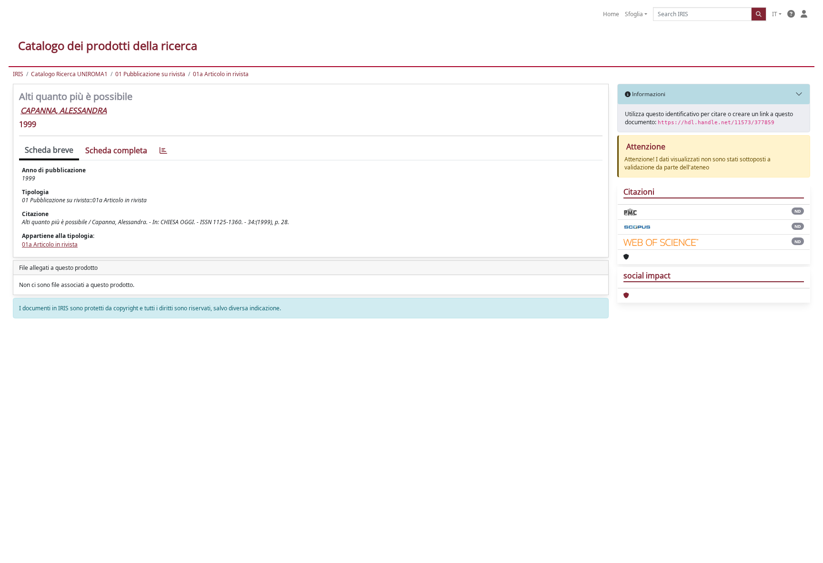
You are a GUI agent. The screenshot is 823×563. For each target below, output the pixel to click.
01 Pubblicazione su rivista (150, 74)
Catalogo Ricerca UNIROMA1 (69, 74)
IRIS (18, 74)
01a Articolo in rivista (221, 74)
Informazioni (648, 94)
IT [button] (774, 14)
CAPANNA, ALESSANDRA (63, 110)
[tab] (163, 150)
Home (611, 14)
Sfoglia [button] (634, 14)
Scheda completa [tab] (116, 150)
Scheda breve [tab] (49, 150)
